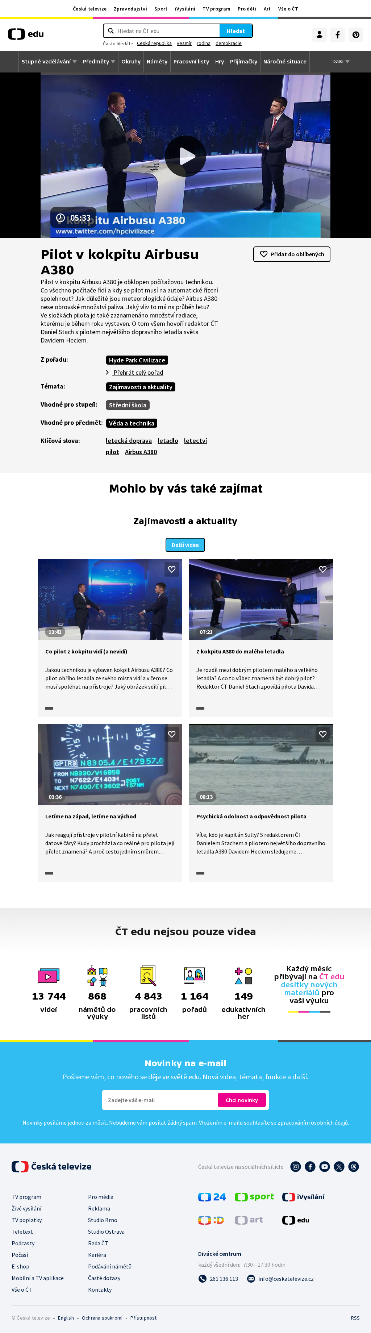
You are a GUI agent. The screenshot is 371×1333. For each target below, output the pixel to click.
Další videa (185, 544)
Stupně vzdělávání (46, 62)
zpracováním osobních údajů (313, 1122)
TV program (216, 8)
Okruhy (131, 62)
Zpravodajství (130, 8)
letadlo (168, 440)
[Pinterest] (356, 35)
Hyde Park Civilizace (137, 360)
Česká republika (154, 43)
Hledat (236, 30)
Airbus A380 (141, 452)
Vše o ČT (288, 8)
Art (267, 8)
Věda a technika (131, 423)
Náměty (157, 62)
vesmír (184, 43)
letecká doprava (129, 440)
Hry (219, 62)
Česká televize (90, 8)
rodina (203, 43)
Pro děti (247, 8)
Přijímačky (243, 62)
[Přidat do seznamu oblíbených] (171, 569)
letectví (195, 440)
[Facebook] (337, 35)
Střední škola (127, 405)
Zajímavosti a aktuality (140, 387)
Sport (161, 8)
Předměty (96, 62)
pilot (112, 452)
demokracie (229, 43)
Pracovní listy (191, 62)
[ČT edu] (25, 36)
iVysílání (185, 8)
